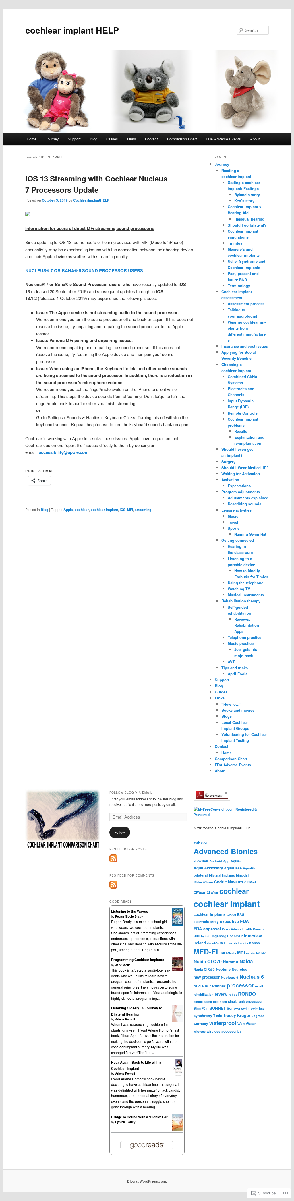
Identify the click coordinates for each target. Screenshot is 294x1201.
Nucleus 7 (202, 986)
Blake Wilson (203, 882)
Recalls (240, 431)
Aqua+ (236, 861)
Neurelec (239, 969)
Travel (233, 522)
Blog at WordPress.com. (147, 1181)
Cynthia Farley (125, 1122)
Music (233, 516)
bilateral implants (222, 875)
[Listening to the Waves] (177, 924)
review (221, 994)
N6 (258, 953)
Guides (112, 139)
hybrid (206, 936)
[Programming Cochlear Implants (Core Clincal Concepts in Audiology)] (177, 969)
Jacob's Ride (217, 943)
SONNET (218, 1008)
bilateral (201, 875)
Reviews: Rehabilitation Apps (246, 625)
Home (31, 139)
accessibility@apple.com (63, 452)
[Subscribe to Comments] (113, 887)
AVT (231, 661)
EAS (240, 914)
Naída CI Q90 (204, 969)
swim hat (257, 1008)
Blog (93, 139)
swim (245, 1008)
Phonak (219, 986)
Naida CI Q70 (208, 961)
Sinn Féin (201, 1008)
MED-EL (207, 951)
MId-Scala (228, 953)
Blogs (226, 716)
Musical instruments (246, 594)
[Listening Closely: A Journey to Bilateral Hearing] (177, 1020)
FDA (244, 921)
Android (216, 861)
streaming (143, 509)
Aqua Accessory (208, 868)
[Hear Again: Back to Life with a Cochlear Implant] (177, 1074)
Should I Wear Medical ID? (245, 467)
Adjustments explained (248, 497)
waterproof (222, 1023)
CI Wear (212, 892)
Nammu (230, 961)
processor (240, 985)
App (226, 861)
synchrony (203, 1015)
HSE (197, 936)
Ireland (200, 942)
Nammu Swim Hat (250, 534)
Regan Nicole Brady (129, 916)
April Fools (237, 673)
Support (74, 139)
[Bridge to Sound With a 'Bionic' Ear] (177, 1129)
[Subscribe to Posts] (113, 861)
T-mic (217, 1015)
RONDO (247, 993)
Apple (68, 509)
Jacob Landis (238, 943)
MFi (130, 509)
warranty (201, 1023)
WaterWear (246, 1023)
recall (259, 986)
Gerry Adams (231, 929)
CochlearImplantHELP (91, 200)
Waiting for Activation (240, 473)
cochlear (82, 509)
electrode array (206, 921)
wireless (200, 1031)
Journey (52, 139)
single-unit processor (245, 1001)
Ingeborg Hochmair (227, 936)
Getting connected (237, 540)
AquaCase (233, 868)
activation (201, 842)
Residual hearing (249, 219)
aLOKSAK (201, 861)
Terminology (239, 285)
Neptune (223, 969)
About (255, 139)
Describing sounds (244, 503)
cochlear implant (104, 509)
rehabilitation (204, 994)
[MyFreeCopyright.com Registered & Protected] (231, 814)
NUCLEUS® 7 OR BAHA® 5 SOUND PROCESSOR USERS (84, 270)
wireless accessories (224, 1031)
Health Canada (253, 929)
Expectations (239, 485)
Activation (230, 479)
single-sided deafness (210, 1001)
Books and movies (237, 710)
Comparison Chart (182, 139)
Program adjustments (240, 491)
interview (253, 936)
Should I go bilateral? (247, 225)
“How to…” (231, 704)
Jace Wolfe (123, 965)
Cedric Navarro (228, 882)
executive (229, 921)
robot (233, 994)
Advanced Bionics (226, 851)
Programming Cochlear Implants (137, 959)
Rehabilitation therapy (240, 601)
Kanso (254, 943)
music (250, 953)
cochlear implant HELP (72, 30)
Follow (120, 832)
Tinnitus (235, 243)
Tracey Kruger (236, 1015)
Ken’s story (244, 200)
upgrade (258, 1016)
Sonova (233, 1008)
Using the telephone (245, 582)
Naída (246, 961)
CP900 (231, 914)
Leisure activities (236, 510)
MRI (241, 953)
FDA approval (207, 928)
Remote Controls (243, 413)
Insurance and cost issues (244, 346)
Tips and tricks (234, 667)
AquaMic (249, 868)
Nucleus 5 (229, 977)
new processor (207, 977)
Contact (151, 139)
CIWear (200, 892)
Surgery (228, 461)
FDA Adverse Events (223, 139)
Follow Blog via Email (130, 792)
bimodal (242, 875)
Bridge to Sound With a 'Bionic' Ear (139, 1116)
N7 (263, 953)
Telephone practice (244, 637)
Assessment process (246, 303)
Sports (233, 528)
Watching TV (239, 588)
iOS (122, 509)
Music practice (241, 643)
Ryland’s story (247, 194)
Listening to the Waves (129, 911)
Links (131, 139)
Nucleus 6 (251, 976)
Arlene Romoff (125, 1019)
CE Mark (250, 882)
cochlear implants (209, 914)
